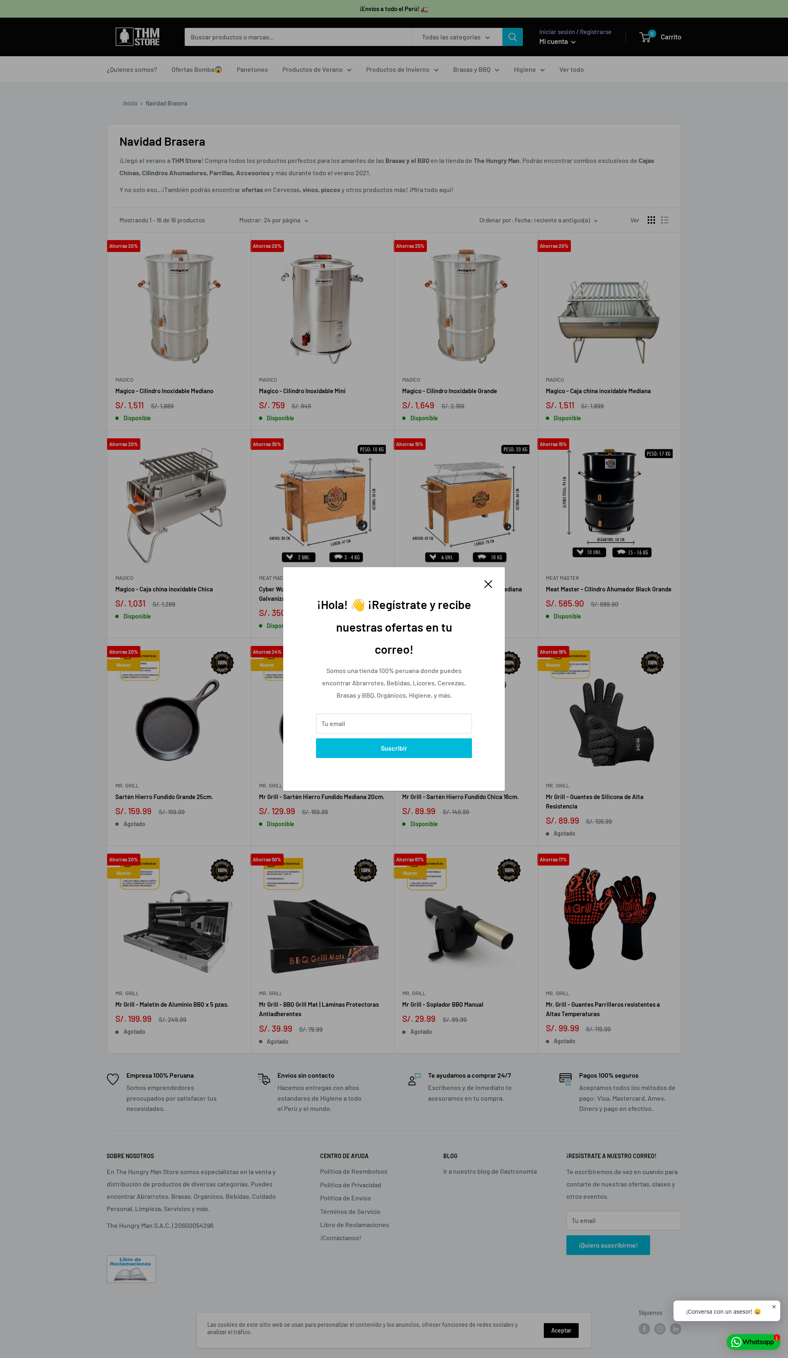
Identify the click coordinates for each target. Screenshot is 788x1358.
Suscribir (394, 748)
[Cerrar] (488, 583)
